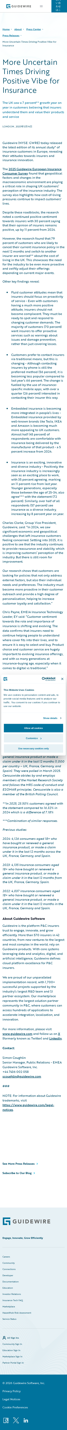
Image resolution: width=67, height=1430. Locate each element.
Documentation (10, 1281)
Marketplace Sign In (12, 1356)
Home (6, 29)
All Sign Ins (13, 1337)
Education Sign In (11, 1350)
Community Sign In (12, 1344)
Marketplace (8, 1306)
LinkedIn (55, 1038)
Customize (32, 738)
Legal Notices (11, 1399)
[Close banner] (62, 679)
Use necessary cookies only (33, 748)
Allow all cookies (33, 728)
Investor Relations (11, 1294)
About (18, 29)
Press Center (33, 29)
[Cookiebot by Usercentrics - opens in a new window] (42, 679)
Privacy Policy (11, 1391)
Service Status (9, 1319)
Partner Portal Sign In (13, 1362)
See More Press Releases (18, 1164)
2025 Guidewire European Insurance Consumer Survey (32, 171)
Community (8, 1263)
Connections (9, 1269)
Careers (6, 1256)
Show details (50, 718)
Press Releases (10, 35)
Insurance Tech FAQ (12, 1300)
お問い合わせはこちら (58, 6)
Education (7, 1287)
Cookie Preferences (15, 1407)
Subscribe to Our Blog (17, 1173)
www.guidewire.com (17, 1033)
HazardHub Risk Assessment (16, 1312)
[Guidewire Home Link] (26, 1221)
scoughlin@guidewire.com (21, 1076)
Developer (7, 1275)
